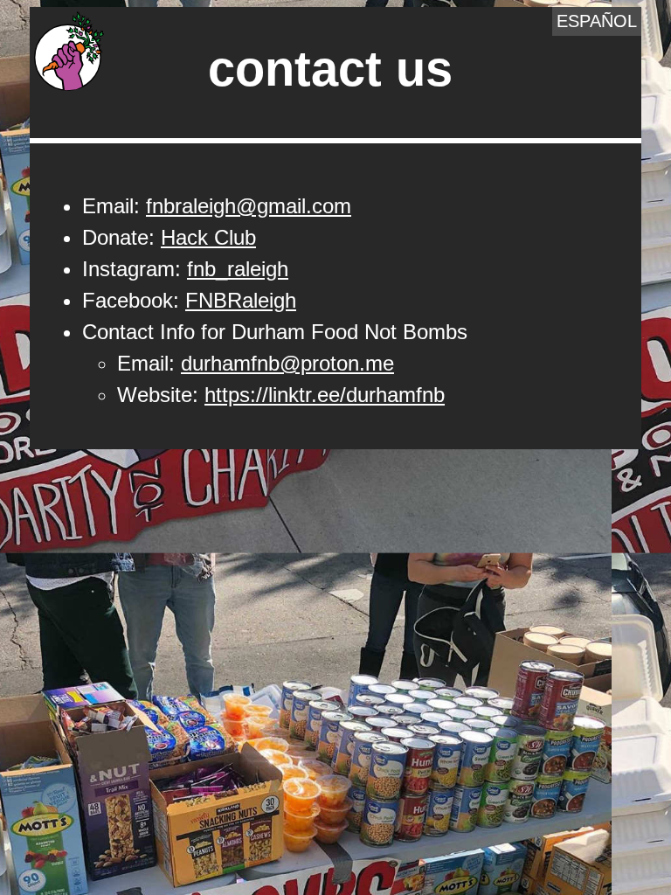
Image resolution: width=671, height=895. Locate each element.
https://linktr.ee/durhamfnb (324, 394)
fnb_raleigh (237, 269)
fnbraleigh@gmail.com (248, 206)
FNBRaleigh (240, 300)
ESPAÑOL (597, 21)
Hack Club (208, 237)
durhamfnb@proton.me (287, 363)
